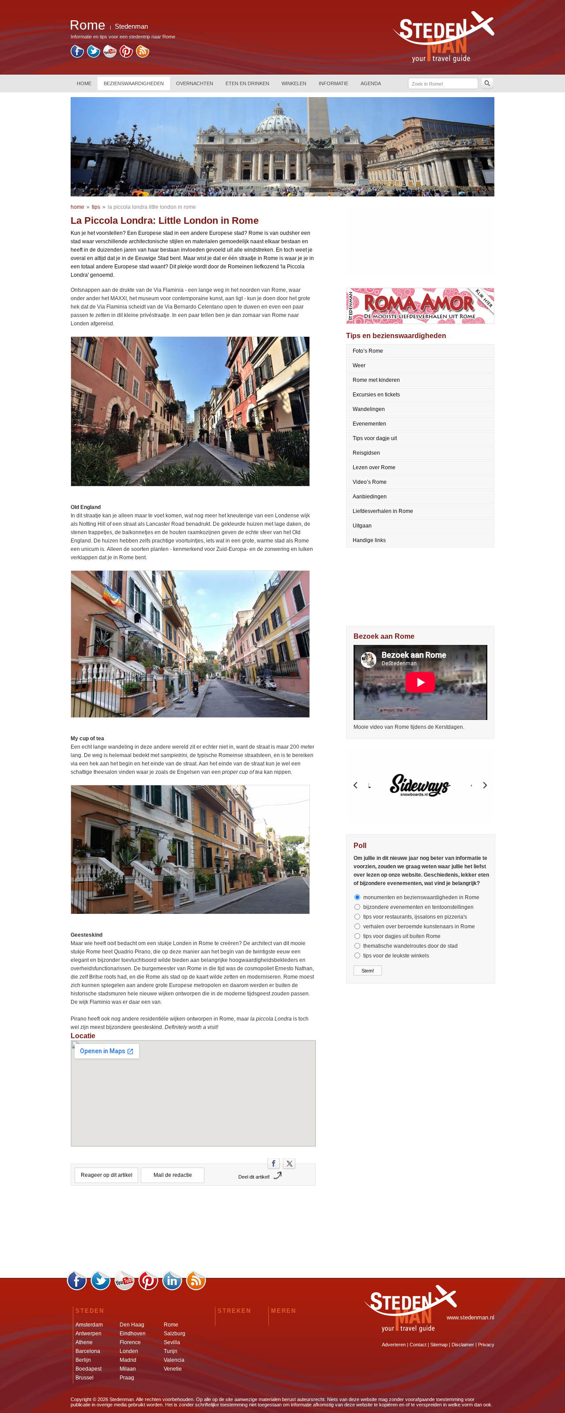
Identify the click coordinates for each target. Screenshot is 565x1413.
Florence (130, 1342)
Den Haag (132, 1325)
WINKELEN (294, 83)
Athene (84, 1342)
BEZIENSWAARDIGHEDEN (134, 83)
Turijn (170, 1351)
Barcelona (87, 1351)
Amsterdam (89, 1325)
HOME (84, 83)
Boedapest (88, 1369)
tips (96, 207)
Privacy (486, 1344)
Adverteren (394, 1344)
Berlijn (83, 1360)
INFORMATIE (333, 83)
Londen (129, 1351)
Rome (171, 1325)
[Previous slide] (355, 785)
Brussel (84, 1378)
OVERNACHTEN (194, 83)
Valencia (174, 1360)
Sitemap (439, 1344)
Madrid (128, 1360)
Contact (418, 1344)
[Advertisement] (193, 1231)
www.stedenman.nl (470, 1317)
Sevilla (172, 1342)
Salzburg (174, 1333)
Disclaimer (463, 1344)
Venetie (173, 1369)
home (77, 207)
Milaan (128, 1369)
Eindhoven (133, 1333)
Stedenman (131, 26)
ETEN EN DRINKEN (247, 83)
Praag (127, 1378)
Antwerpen (88, 1333)
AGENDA (371, 83)
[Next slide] (484, 785)
